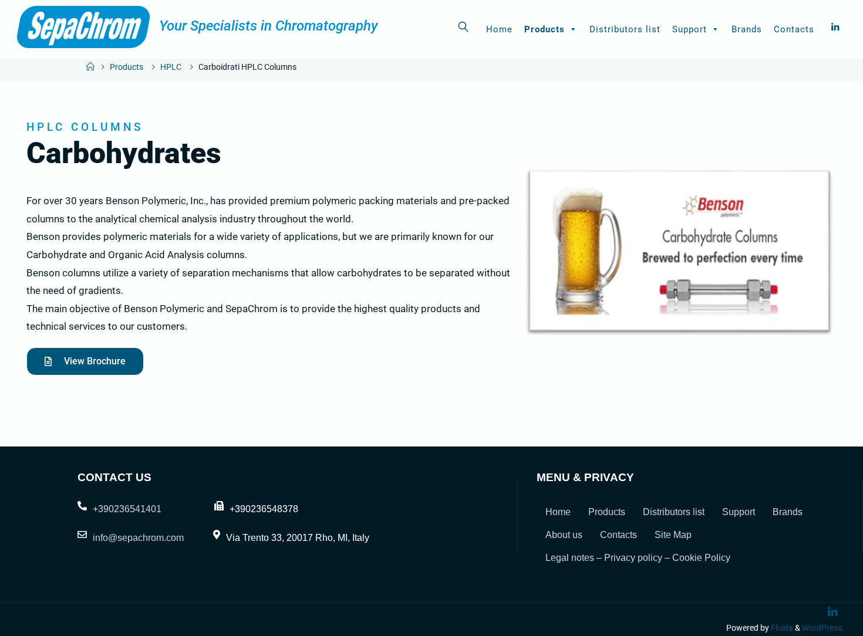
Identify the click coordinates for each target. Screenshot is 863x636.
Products (544, 29)
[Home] (90, 67)
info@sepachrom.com (138, 538)
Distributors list (624, 29)
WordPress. (823, 628)
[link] (463, 26)
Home (499, 29)
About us (563, 535)
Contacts (794, 29)
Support (689, 29)
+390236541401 (127, 509)
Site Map (673, 535)
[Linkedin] (835, 26)
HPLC (170, 67)
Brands (746, 29)
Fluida (781, 628)
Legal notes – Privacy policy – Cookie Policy (637, 558)
